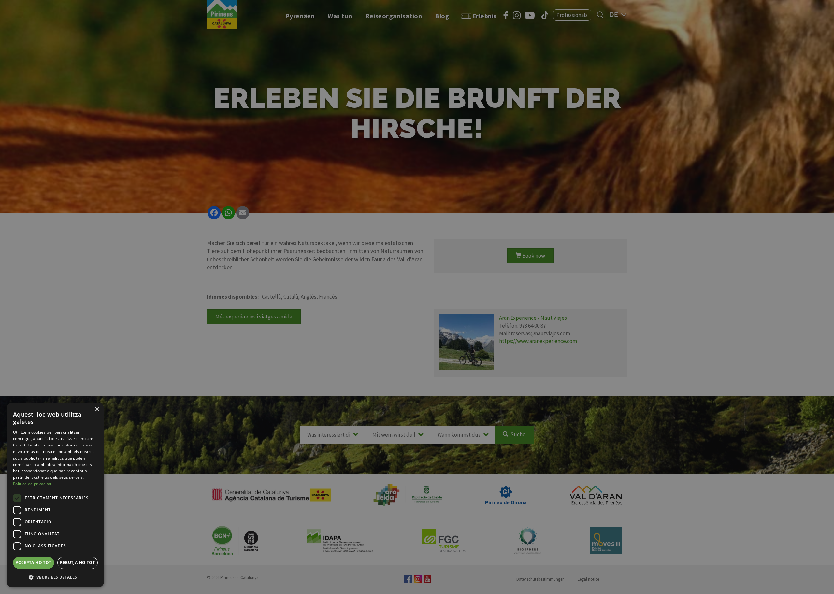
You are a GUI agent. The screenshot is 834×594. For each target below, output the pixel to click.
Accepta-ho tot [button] (33, 562)
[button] (55, 577)
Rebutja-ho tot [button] (77, 562)
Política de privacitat (32, 484)
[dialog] (55, 495)
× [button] (96, 409)
